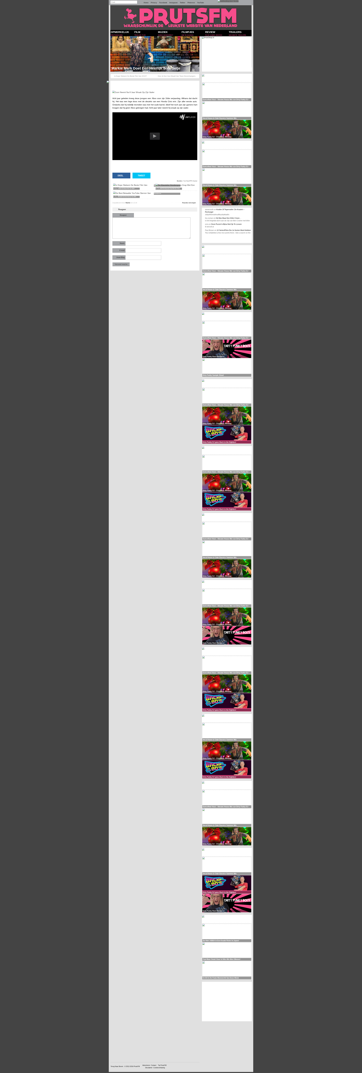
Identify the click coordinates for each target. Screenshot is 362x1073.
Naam (122, 243)
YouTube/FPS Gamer (190, 181)
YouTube (200, 3)
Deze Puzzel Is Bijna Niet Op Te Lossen (226, 224)
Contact (153, 1065)
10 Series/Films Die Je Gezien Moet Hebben (234, 230)
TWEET (141, 175)
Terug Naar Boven (117, 1066)
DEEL (120, 175)
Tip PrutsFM (162, 1065)
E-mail (122, 250)
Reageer (123, 215)
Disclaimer (148, 1067)
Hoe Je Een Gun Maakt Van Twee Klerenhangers (176, 76)
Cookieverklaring (159, 1067)
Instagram (173, 3)
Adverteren (146, 1065)
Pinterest (191, 3)
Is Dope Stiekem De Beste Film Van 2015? (130, 76)
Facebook (163, 3)
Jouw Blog (120, 257)
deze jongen (141, 98)
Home (146, 3)
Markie (128, 203)
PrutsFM (137, 1066)
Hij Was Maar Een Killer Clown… (228, 218)
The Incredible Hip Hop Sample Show (142, 68)
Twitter (182, 3)
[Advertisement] (227, 1001)
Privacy (154, 3)
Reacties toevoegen (189, 203)
